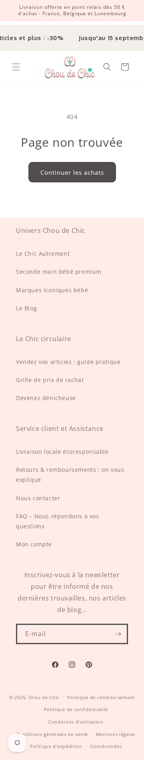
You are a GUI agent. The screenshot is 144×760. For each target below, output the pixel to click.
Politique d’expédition (56, 746)
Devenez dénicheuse (46, 398)
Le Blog (26, 308)
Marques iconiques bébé (52, 290)
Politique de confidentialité (76, 709)
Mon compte (34, 544)
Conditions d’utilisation (76, 722)
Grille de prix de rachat (50, 380)
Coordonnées (106, 746)
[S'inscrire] (118, 634)
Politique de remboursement (101, 697)
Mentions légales (115, 734)
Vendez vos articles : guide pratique (68, 362)
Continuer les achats (72, 172)
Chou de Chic (43, 697)
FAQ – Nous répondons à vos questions (57, 521)
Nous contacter (38, 498)
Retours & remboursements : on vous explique (70, 474)
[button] (16, 67)
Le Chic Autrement (43, 253)
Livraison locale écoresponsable (62, 451)
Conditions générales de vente (52, 734)
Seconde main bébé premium (59, 271)
